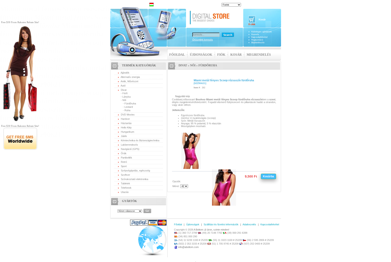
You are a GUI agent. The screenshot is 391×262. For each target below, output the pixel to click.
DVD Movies (128, 114)
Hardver (125, 119)
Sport (124, 166)
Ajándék (125, 72)
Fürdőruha (130, 103)
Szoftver (125, 174)
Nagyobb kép (182, 96)
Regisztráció (257, 40)
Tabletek (125, 183)
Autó (123, 85)
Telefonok (126, 187)
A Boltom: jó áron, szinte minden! (211, 229)
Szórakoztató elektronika (134, 179)
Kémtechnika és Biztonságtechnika (140, 140)
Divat (123, 90)
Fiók (221, 54)
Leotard (128, 107)
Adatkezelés (249, 224)
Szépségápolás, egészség (135, 170)
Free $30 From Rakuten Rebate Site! (20, 22)
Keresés (255, 34)
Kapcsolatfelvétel (259, 37)
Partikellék (126, 157)
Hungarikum (127, 131)
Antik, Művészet (129, 81)
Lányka (126, 96)
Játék (124, 136)
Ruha (127, 110)
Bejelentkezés (258, 42)
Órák (123, 153)
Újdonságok (201, 54)
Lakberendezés (129, 144)
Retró (124, 162)
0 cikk (251, 24)
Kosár (236, 54)
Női (124, 100)
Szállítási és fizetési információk (221, 224)
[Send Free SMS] (20, 149)
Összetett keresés (202, 39)
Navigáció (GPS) (130, 149)
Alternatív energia (130, 77)
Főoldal (177, 54)
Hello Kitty (126, 127)
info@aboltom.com (188, 247)
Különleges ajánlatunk (261, 32)
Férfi (124, 93)
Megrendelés (259, 54)
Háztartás (126, 123)
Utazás (125, 192)
